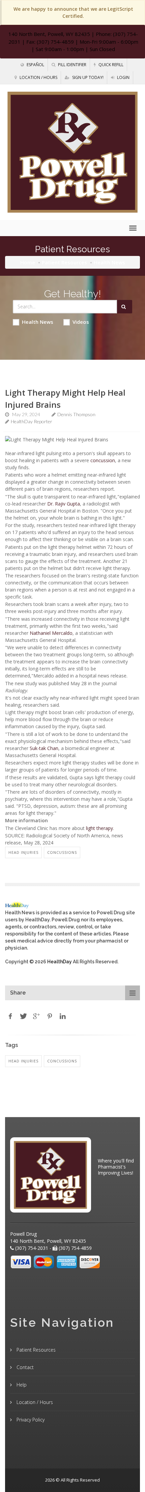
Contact (24, 1367)
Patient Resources (64, 262)
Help (21, 1384)
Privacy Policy (30, 1419)
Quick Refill (110, 65)
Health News (37, 321)
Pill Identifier (71, 65)
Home (27, 262)
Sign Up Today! (87, 77)
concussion (102, 460)
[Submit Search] (124, 306)
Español (35, 65)
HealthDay (59, 961)
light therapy (99, 828)
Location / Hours (38, 77)
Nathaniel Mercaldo (51, 633)
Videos (80, 321)
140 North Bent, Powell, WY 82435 (49, 34)
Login (122, 77)
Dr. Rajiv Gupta (63, 503)
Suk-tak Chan (44, 748)
